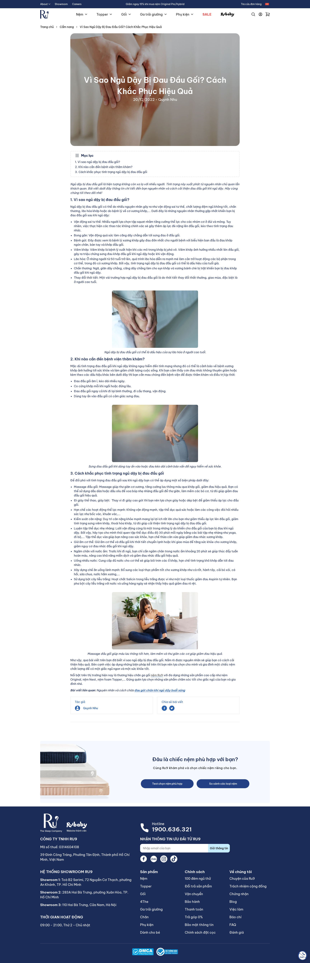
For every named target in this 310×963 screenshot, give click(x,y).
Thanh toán (194, 909)
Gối (124, 14)
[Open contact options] (302, 955)
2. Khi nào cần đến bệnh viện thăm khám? (103, 167)
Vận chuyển (194, 894)
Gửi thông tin (219, 848)
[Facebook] (143, 859)
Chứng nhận (238, 894)
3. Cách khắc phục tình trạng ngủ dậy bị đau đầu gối (111, 172)
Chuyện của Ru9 (242, 878)
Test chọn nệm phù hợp (167, 783)
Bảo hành (192, 902)
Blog (233, 902)
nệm (189, 759)
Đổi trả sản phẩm (198, 886)
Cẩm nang (67, 27)
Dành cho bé (150, 932)
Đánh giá (236, 932)
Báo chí (235, 917)
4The (144, 902)
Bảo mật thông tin (199, 925)
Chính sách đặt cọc (200, 932)
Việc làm (236, 909)
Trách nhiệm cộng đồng (248, 886)
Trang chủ (47, 27)
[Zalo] (153, 859)
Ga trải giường (151, 14)
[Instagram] (163, 859)
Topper (102, 14)
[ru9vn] (44, 14)
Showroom (61, 4)
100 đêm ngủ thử (198, 878)
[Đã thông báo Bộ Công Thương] (167, 952)
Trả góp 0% (194, 917)
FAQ (232, 925)
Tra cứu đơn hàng (251, 4)
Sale (207, 14)
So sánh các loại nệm (223, 783)
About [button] (44, 4)
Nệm (79, 14)
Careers (76, 4)
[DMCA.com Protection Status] (143, 951)
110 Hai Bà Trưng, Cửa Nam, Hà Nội (89, 905)
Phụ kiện (182, 14)
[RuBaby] (227, 14)
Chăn (144, 917)
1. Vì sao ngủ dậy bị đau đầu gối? (97, 162)
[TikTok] (173, 859)
